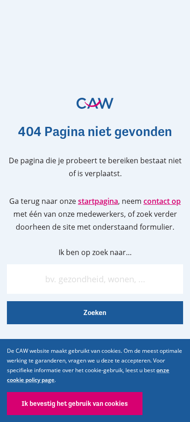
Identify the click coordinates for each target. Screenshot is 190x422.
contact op (162, 201)
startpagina (98, 201)
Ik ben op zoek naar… (95, 252)
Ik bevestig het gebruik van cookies (75, 403)
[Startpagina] (95, 103)
